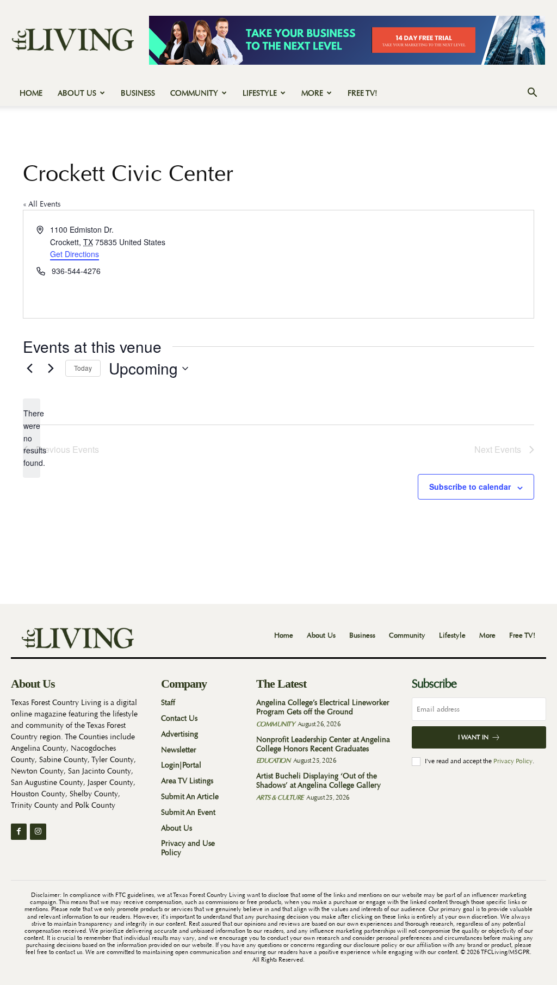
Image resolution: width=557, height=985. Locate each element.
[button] (532, 94)
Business (138, 93)
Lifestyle (260, 93)
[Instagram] (38, 831)
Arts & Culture (280, 797)
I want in (473, 737)
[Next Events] (50, 368)
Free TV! (362, 93)
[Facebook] (19, 831)
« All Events (41, 204)
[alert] (31, 437)
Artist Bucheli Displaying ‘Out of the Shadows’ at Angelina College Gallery (318, 780)
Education (273, 760)
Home (31, 93)
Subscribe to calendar (470, 486)
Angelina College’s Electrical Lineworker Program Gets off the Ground (322, 706)
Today (83, 367)
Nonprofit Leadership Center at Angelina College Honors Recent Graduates (323, 743)
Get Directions (74, 253)
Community (194, 93)
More (312, 93)
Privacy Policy (513, 761)
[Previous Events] (29, 368)
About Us (77, 93)
